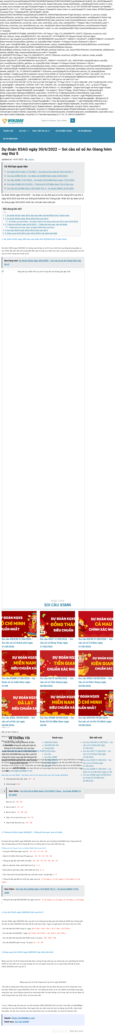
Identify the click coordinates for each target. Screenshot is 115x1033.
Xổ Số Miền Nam (10, 139)
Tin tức (47, 766)
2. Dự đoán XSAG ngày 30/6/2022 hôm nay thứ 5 (26, 218)
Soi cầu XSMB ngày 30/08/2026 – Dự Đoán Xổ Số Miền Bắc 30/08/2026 (98, 778)
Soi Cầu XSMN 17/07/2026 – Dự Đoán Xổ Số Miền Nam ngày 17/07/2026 (40, 180)
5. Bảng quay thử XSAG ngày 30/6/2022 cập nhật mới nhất (31, 233)
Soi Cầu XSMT (50, 763)
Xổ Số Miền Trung (64, 131)
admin (31, 159)
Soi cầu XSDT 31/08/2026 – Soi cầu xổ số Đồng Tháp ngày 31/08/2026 (97, 754)
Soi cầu (22, 131)
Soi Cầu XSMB (50, 757)
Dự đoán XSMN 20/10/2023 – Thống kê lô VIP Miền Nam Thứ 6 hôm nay (40, 184)
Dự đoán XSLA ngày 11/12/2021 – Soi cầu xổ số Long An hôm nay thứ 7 (40, 172)
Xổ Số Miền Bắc (85, 131)
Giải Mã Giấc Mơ (51, 745)
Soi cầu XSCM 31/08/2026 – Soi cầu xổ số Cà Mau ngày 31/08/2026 (97, 763)
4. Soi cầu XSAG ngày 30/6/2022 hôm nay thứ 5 (26, 230)
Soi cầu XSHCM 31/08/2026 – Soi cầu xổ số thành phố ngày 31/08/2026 (98, 745)
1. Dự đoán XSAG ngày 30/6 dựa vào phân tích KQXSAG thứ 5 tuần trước (37, 215)
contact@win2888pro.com (20, 771)
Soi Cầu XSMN (22, 1022)
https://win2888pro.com (23, 1018)
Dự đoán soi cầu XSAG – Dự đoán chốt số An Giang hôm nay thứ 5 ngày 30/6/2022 (43, 221)
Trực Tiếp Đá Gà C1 (41, 131)
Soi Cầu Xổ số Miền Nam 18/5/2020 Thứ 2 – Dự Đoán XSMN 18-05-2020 (40, 188)
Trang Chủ (8, 131)
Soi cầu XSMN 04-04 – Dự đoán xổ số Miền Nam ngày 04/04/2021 (37, 176)
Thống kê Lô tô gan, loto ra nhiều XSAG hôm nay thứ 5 (31, 227)
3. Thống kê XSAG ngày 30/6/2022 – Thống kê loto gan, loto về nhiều (36, 224)
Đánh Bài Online (51, 742)
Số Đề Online (49, 751)
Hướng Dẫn (49, 748)
